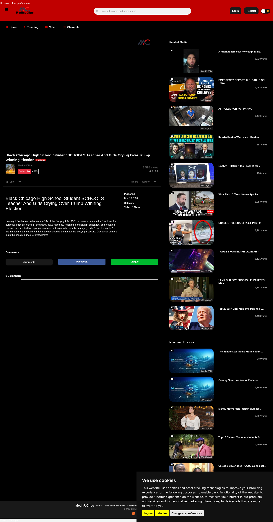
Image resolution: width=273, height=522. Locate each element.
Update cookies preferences (15, 3)
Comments (29, 262)
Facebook (81, 261)
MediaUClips (25, 165)
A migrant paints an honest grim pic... (240, 51)
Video (52, 27)
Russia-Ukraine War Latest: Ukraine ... (240, 137)
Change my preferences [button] (186, 513)
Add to (146, 181)
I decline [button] (162, 513)
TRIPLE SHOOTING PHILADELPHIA (238, 251)
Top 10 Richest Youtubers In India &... (240, 437)
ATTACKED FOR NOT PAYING (235, 108)
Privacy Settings (9, 520)
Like (11, 181)
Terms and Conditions (114, 506)
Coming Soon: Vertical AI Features (238, 380)
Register (251, 10)
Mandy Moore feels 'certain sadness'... (240, 408)
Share (134, 181)
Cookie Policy (134, 506)
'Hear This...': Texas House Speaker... (239, 194)
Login (235, 10)
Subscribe (24, 171)
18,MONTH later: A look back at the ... (239, 166)
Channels (72, 27)
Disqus (135, 261)
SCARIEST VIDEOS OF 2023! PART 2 (239, 223)
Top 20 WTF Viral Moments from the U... (241, 308)
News (137, 207)
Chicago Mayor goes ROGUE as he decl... (242, 465)
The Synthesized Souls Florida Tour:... (240, 351)
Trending (32, 27)
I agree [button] (148, 513)
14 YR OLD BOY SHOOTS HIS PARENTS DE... (241, 281)
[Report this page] (155, 181)
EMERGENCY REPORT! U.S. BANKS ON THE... (241, 81)
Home (13, 27)
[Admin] (12, 168)
